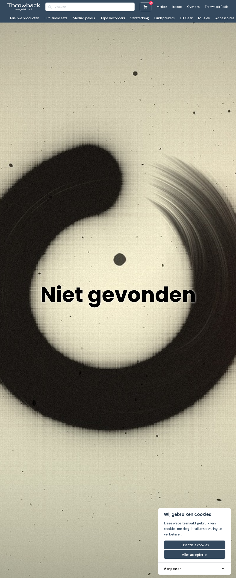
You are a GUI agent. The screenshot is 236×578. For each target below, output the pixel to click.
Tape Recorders (112, 18)
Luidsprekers (164, 18)
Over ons (193, 7)
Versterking (139, 18)
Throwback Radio (217, 7)
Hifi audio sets (55, 18)
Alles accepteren (194, 554)
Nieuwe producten (24, 18)
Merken (162, 7)
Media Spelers (83, 18)
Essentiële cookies (194, 545)
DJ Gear (186, 18)
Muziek (204, 18)
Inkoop (177, 7)
